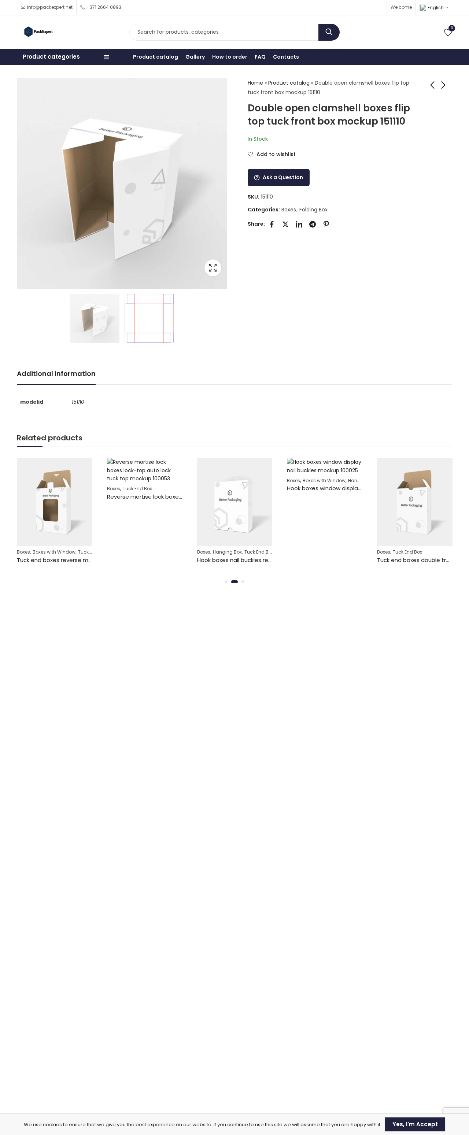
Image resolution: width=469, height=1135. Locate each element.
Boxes (288, 209)
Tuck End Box (137, 488)
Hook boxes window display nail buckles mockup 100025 (362, 488)
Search (329, 32)
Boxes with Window (54, 552)
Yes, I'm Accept (415, 1124)
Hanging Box (227, 552)
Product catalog (289, 82)
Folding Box (313, 209)
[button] (226, 581)
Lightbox (212, 267)
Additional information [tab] (56, 373)
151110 (78, 402)
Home (255, 82)
